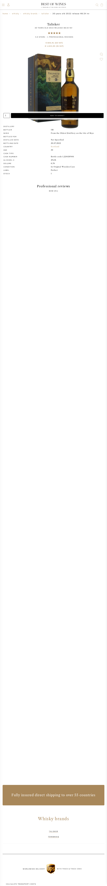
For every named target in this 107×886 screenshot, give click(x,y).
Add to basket (57, 115)
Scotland (55, 147)
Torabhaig (53, 837)
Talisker (53, 831)
